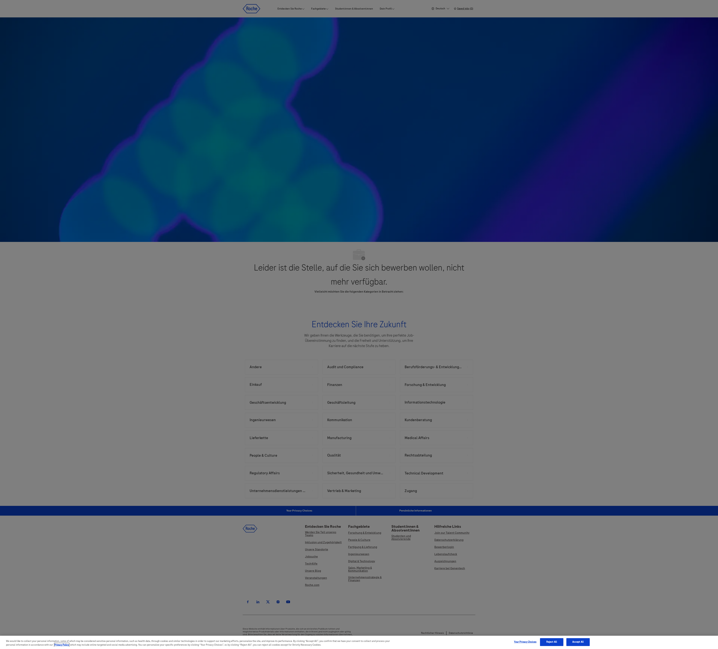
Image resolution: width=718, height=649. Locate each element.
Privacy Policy (61, 645)
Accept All (578, 642)
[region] (359, 642)
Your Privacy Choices (525, 642)
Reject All (551, 642)
